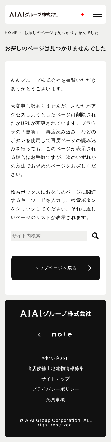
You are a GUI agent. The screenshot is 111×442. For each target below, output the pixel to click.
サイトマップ (55, 379)
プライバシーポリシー (55, 389)
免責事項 (55, 399)
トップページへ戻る (55, 268)
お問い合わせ (55, 358)
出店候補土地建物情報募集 (55, 368)
